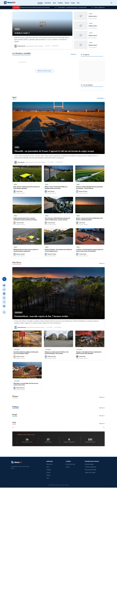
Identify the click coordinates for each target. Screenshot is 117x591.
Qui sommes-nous (70, 464)
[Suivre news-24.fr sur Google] (4, 312)
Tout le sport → (101, 98)
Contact (68, 467)
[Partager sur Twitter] (4, 289)
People (73, 3)
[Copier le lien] (4, 279)
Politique (60, 3)
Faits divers (48, 3)
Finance (67, 3)
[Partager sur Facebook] (4, 285)
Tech (78, 3)
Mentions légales (89, 464)
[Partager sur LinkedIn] (4, 293)
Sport (54, 3)
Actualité (40, 3)
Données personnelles (90, 469)
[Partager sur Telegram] (4, 302)
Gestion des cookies (90, 472)
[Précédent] (13, 427)
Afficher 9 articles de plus (44, 70)
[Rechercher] (111, 2)
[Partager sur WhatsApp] (4, 298)
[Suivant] (103, 427)
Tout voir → (73, 54)
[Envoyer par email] (4, 306)
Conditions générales (90, 467)
